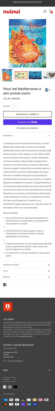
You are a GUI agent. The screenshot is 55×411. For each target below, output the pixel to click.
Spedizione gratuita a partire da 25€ (27, 2)
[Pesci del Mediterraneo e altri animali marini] (7, 75)
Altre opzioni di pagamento (27, 128)
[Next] (45, 43)
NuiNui (11, 394)
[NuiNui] (11, 11)
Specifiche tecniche (11, 265)
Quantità (6, 106)
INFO (5, 370)
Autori (5, 271)
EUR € (7, 379)
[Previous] (9, 43)
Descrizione (8, 135)
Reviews (6, 277)
